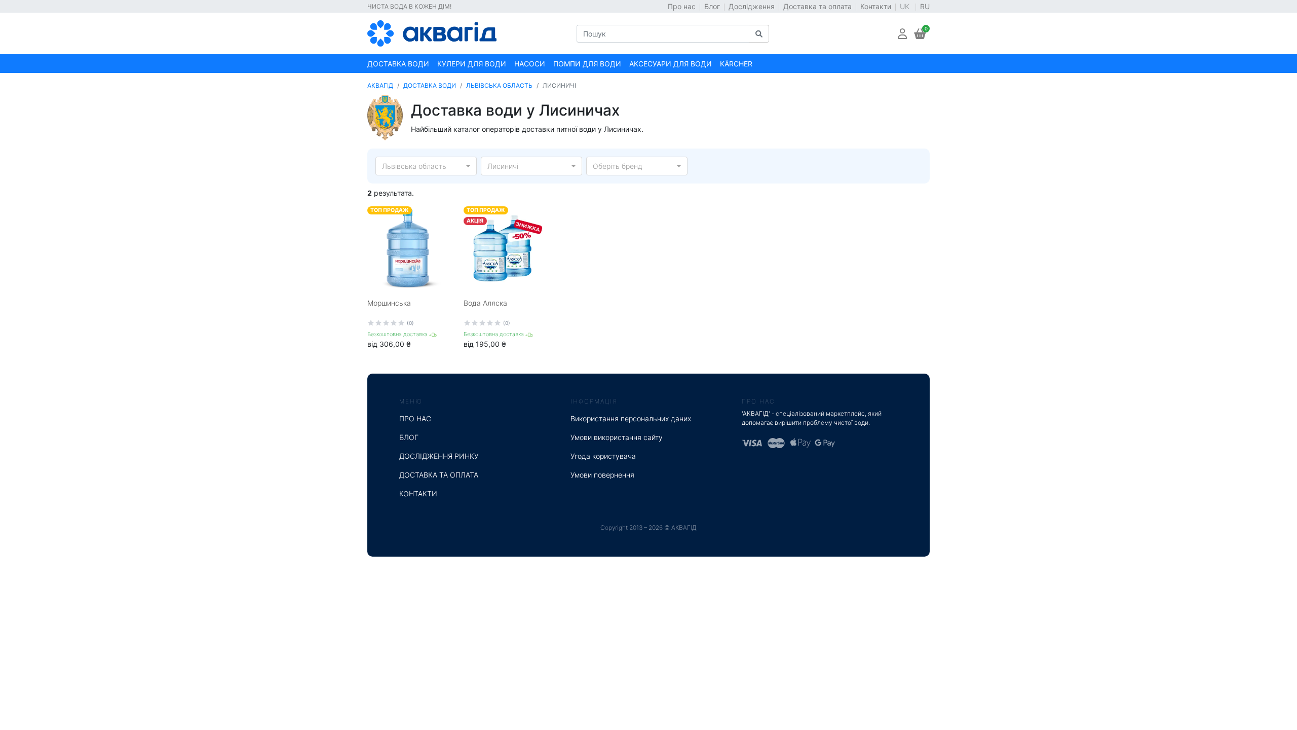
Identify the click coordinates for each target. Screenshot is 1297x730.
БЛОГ (408, 437)
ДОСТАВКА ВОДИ (429, 85)
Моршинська (389, 303)
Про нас (682, 6)
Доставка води (398, 63)
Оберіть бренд (617, 166)
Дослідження (752, 6)
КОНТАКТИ (418, 493)
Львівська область (414, 166)
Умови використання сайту (616, 437)
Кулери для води (471, 63)
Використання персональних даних (630, 418)
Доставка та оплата (817, 6)
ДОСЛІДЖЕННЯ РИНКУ (439, 456)
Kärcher (736, 63)
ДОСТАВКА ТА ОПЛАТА (438, 474)
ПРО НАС (415, 418)
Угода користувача (603, 456)
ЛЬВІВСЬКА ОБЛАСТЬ (499, 85)
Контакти (875, 6)
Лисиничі (502, 166)
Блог (712, 6)
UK (905, 6)
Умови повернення (602, 474)
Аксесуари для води (670, 63)
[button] (902, 34)
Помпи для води (587, 63)
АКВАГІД (380, 85)
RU (925, 6)
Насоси (529, 63)
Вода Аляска (485, 303)
